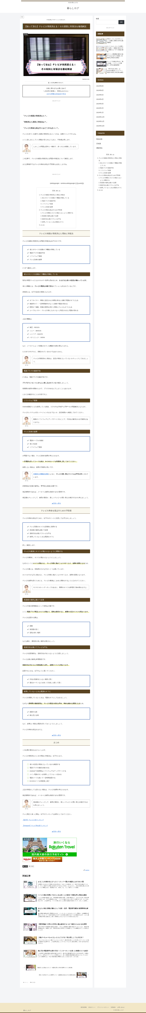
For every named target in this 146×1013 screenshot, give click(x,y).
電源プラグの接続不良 (49, 201)
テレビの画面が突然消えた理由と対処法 (52, 195)
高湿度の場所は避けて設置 (50, 216)
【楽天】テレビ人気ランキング (33, 820)
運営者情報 (84, 1007)
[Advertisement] (56, 106)
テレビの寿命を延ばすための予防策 (51, 210)
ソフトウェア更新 (47, 204)
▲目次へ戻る (56, 503)
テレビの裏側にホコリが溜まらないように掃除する (57, 213)
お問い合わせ (120, 1007)
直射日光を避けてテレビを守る (51, 219)
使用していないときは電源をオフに (53, 222)
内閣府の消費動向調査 (40, 474)
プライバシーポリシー (103, 1007)
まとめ (42, 225)
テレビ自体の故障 (47, 207)
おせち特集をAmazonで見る (56, 94)
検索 (97, 19)
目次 (53, 190)
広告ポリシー (91, 1007)
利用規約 (113, 1007)
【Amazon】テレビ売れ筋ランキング (35, 825)
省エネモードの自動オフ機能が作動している (55, 198)
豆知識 (25, 866)
